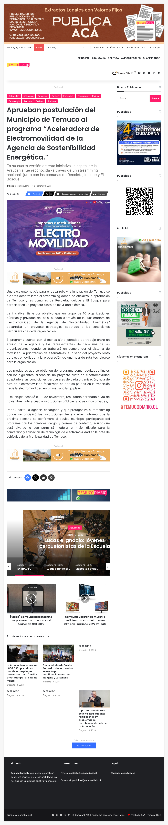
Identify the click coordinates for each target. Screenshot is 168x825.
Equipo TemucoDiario (19, 186)
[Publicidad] (84, 24)
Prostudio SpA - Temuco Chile (146, 815)
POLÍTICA (113, 58)
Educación (82, 96)
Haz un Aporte (83, 745)
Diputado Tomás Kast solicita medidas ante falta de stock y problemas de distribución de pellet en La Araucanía (93, 718)
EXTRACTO (85, 646)
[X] (35, 477)
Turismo (52, 101)
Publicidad (99, 47)
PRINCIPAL (84, 58)
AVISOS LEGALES (131, 58)
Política (95, 96)
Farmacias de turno (136, 47)
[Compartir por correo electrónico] (43, 477)
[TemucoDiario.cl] (18, 66)
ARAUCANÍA (99, 58)
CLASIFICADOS (151, 58)
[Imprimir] (51, 477)
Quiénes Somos (115, 47)
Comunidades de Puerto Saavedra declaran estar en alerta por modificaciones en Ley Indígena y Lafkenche (58, 671)
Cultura (55, 96)
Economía (68, 96)
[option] (74, 543)
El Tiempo (155, 47)
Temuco (28, 101)
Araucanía (28, 96)
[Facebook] (27, 477)
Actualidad (14, 96)
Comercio (42, 96)
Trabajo (39, 101)
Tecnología (14, 101)
